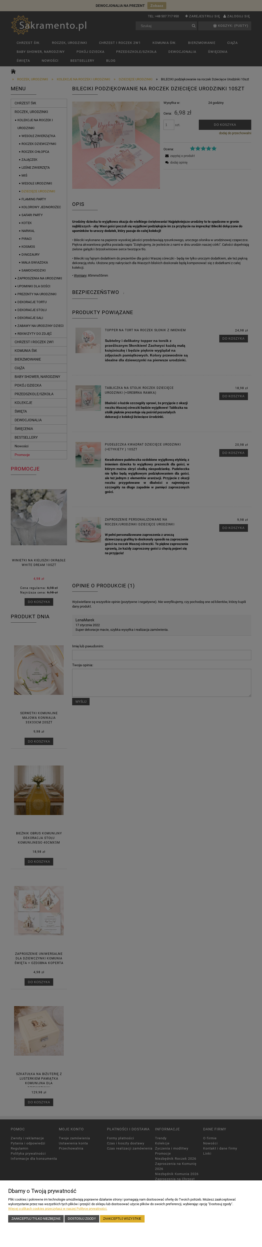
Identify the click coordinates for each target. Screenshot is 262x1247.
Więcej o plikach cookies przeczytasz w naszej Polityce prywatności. (57, 1209)
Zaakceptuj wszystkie (122, 1218)
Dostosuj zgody (82, 1218)
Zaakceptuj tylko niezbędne (36, 1218)
